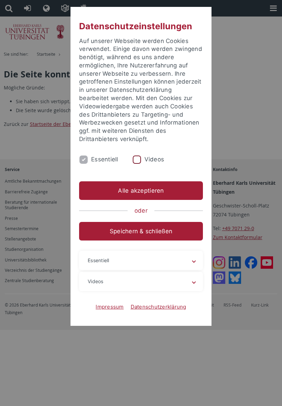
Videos (154, 159)
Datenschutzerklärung (158, 306)
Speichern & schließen (141, 231)
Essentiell (104, 159)
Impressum (109, 306)
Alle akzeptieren (141, 190)
